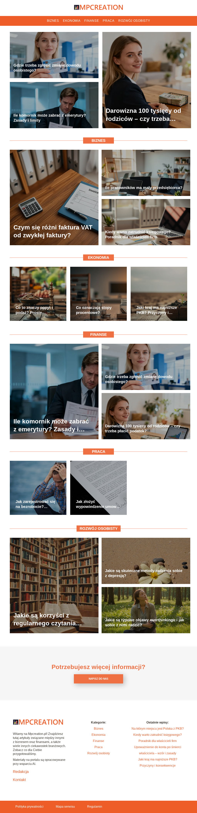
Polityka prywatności (29, 806)
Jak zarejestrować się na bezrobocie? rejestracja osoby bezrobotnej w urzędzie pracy (37, 504)
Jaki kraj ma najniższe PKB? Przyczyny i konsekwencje (156, 310)
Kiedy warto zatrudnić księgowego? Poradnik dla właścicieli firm (138, 234)
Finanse (91, 20)
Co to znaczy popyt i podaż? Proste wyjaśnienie (34, 310)
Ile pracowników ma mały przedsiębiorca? (143, 188)
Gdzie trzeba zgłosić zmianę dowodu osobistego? (47, 67)
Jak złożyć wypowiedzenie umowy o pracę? (97, 504)
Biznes (53, 20)
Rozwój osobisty (134, 20)
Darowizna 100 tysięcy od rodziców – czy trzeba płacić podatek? (143, 115)
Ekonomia (72, 20)
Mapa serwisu (65, 806)
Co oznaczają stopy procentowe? (94, 310)
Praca (108, 20)
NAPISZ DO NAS (98, 678)
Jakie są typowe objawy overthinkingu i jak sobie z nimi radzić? (144, 622)
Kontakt (19, 780)
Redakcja (21, 772)
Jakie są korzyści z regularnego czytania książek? (44, 619)
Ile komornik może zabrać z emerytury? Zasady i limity (49, 117)
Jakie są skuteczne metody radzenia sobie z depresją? (143, 573)
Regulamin (94, 806)
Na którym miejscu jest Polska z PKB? (158, 728)
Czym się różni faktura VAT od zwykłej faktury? (53, 231)
